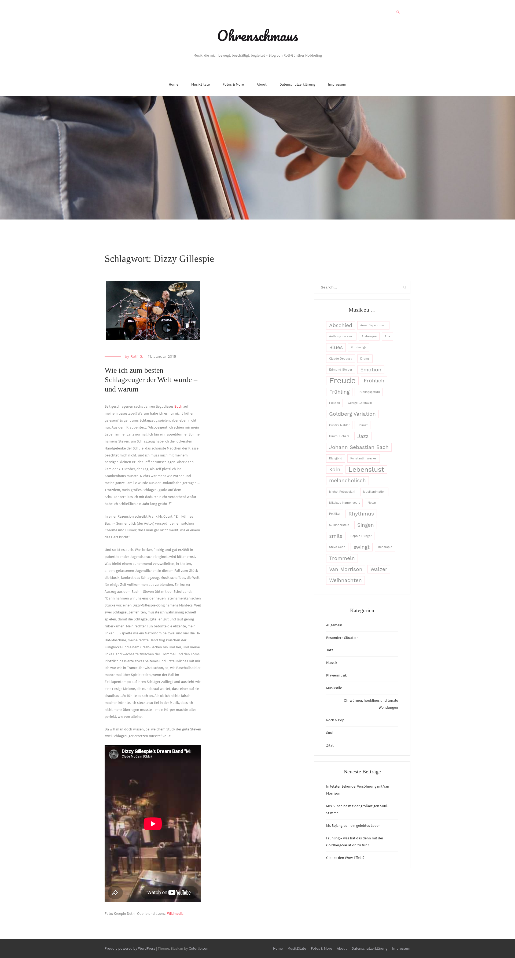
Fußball (334, 403)
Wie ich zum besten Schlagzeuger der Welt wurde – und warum (151, 379)
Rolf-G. (136, 356)
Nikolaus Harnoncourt (344, 502)
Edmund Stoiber (340, 369)
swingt (362, 547)
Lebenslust (366, 469)
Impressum (337, 84)
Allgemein (334, 625)
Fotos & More (233, 84)
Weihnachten (345, 580)
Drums (365, 358)
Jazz (363, 436)
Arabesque (369, 336)
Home (173, 84)
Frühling (339, 392)
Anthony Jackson (341, 336)
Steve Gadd (337, 547)
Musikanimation (374, 491)
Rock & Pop (335, 720)
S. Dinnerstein (339, 525)
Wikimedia (175, 913)
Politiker (334, 513)
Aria (387, 336)
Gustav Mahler (339, 425)
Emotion (370, 370)
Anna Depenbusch (373, 325)
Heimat (362, 425)
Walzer (378, 569)
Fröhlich (374, 381)
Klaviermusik (336, 675)
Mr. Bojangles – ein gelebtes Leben (353, 825)
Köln (334, 469)
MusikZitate (200, 84)
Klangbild (335, 458)
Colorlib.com (199, 948)
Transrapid (385, 547)
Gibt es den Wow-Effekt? (345, 857)
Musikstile (334, 687)
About (262, 84)
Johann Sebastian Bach (359, 447)
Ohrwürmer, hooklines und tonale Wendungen (371, 704)
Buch (178, 406)
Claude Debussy (340, 358)
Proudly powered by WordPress (130, 948)
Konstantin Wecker (363, 458)
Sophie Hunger (361, 536)
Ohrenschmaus (257, 35)
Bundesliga (358, 347)
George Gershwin (360, 403)
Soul (329, 732)
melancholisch (347, 480)
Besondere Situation (342, 637)
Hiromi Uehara (339, 436)
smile (336, 536)
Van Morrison (345, 569)
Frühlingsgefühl (369, 392)
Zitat (330, 745)
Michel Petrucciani (342, 491)
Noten (372, 502)
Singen (365, 525)
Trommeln (342, 558)
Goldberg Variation (352, 414)
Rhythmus (361, 514)
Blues (336, 347)
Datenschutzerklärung (297, 84)
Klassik (331, 662)
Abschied (340, 325)
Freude (342, 380)
